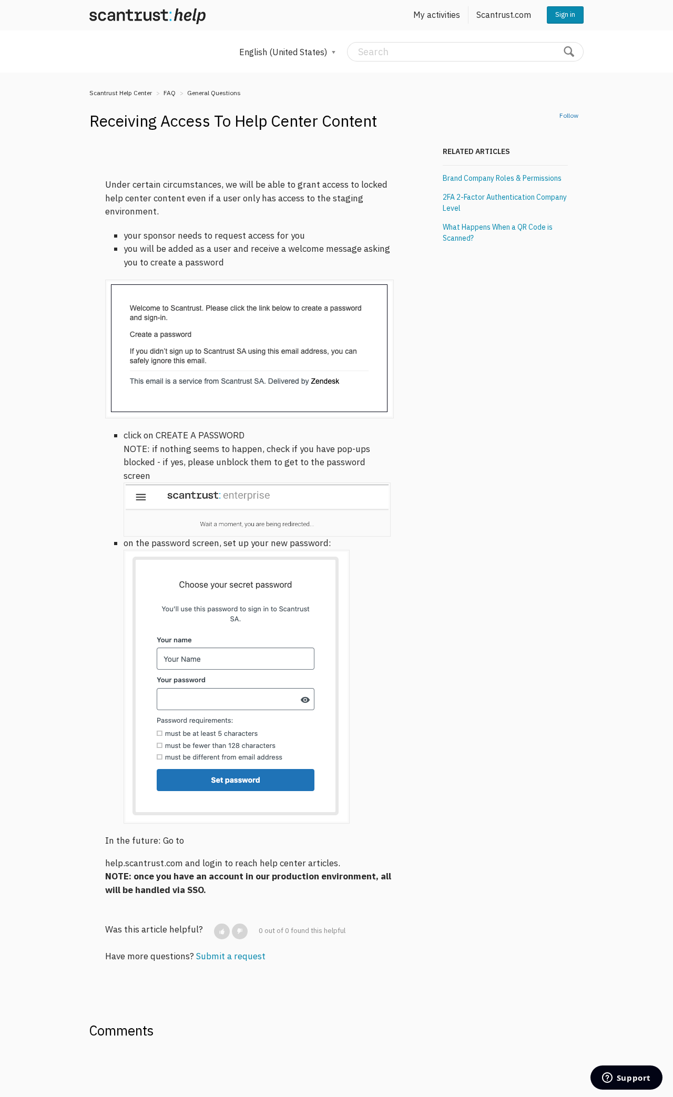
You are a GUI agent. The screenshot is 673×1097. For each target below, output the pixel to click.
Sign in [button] (565, 14)
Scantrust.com (503, 14)
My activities (436, 14)
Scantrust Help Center (120, 93)
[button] (222, 931)
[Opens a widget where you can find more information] (626, 1078)
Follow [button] (568, 115)
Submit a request (231, 956)
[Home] (147, 15)
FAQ (170, 93)
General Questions (214, 93)
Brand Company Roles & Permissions (502, 178)
